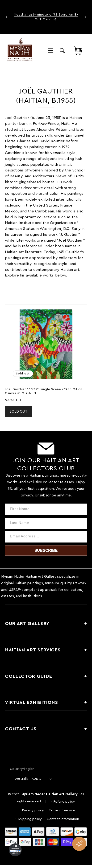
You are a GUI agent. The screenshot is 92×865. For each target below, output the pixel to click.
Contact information (63, 819)
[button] (50, 50)
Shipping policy (30, 819)
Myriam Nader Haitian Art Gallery (49, 794)
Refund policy (64, 801)
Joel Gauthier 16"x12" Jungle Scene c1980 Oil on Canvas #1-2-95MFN (43, 391)
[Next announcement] (85, 17)
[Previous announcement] (6, 17)
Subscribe (46, 550)
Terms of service (62, 810)
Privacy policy (33, 810)
